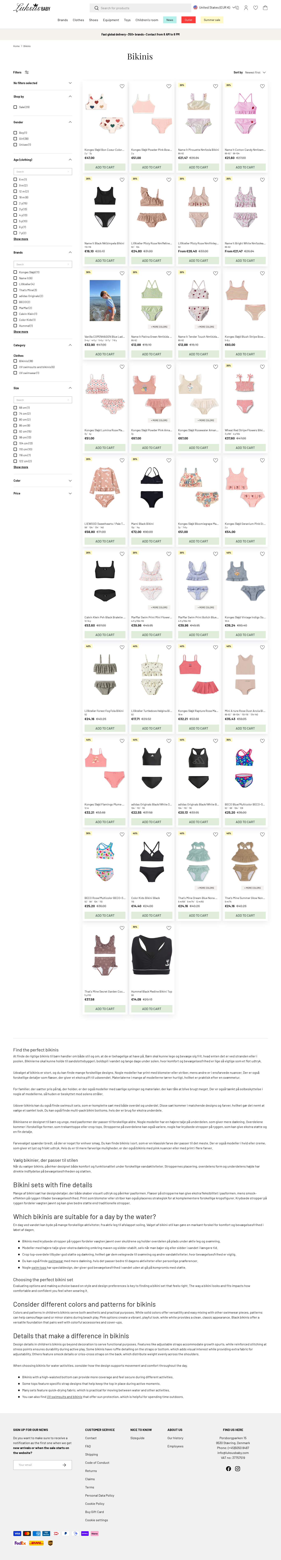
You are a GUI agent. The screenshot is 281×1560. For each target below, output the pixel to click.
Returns (91, 1471)
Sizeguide (137, 1438)
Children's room (147, 20)
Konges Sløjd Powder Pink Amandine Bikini (158, 430)
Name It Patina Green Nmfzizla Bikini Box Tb (158, 336)
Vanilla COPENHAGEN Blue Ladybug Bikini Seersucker (118, 336)
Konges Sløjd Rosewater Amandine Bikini (204, 430)
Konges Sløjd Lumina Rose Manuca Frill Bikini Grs (115, 430)
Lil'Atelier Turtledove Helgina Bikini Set (155, 711)
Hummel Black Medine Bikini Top (151, 991)
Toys (127, 20)
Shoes (93, 20)
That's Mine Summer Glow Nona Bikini (248, 898)
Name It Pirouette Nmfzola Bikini (198, 149)
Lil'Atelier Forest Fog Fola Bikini (104, 711)
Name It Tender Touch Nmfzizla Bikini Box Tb (206, 336)
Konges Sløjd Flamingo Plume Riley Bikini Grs (113, 804)
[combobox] (140, 7)
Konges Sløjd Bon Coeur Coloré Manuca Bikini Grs (116, 149)
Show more (21, 239)
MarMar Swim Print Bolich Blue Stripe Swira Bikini (209, 617)
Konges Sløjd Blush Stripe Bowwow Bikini (251, 336)
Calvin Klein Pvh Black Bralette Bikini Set (110, 617)
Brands (63, 20)
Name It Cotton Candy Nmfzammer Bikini (250, 149)
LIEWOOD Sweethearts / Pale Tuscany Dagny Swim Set (118, 523)
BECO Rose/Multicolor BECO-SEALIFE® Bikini (113, 898)
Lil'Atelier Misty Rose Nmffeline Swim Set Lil (158, 243)
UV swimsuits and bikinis (64, 1397)
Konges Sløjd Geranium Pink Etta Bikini (249, 523)
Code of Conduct (97, 1462)
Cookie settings (96, 1520)
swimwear (55, 1261)
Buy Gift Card (94, 1512)
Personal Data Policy (99, 1495)
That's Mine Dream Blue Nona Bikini (200, 898)
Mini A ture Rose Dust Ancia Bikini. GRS (250, 711)
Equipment (111, 20)
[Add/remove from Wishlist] (122, 86)
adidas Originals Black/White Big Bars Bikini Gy (207, 804)
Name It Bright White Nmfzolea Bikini (248, 243)
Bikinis (27, 46)
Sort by (238, 72)
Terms (89, 1487)
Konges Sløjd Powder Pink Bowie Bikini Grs (158, 149)
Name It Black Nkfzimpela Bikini (104, 243)
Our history (175, 1438)
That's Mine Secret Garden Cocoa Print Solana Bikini (117, 991)
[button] (265, 8)
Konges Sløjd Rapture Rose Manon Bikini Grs (206, 711)
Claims (90, 1479)
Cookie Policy (94, 1503)
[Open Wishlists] (255, 7)
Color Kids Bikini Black (145, 898)
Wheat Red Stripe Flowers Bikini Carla (248, 430)
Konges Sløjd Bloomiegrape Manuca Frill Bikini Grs (209, 523)
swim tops (38, 1267)
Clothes (78, 20)
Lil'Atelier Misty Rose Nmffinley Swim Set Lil (205, 243)
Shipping (91, 1454)
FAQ (88, 1446)
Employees (175, 1446)
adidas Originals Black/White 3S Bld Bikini (157, 804)
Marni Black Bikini (142, 523)
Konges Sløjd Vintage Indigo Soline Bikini (250, 617)
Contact (91, 1438)
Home (16, 46)
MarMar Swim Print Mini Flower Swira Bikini (158, 617)
